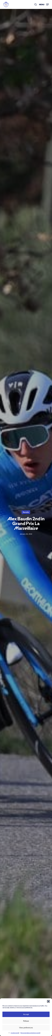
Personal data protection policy (30, 1033)
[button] (48, 1001)
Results (26, 512)
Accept (26, 1014)
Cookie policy (15, 1033)
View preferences (26, 1028)
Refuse (26, 1021)
